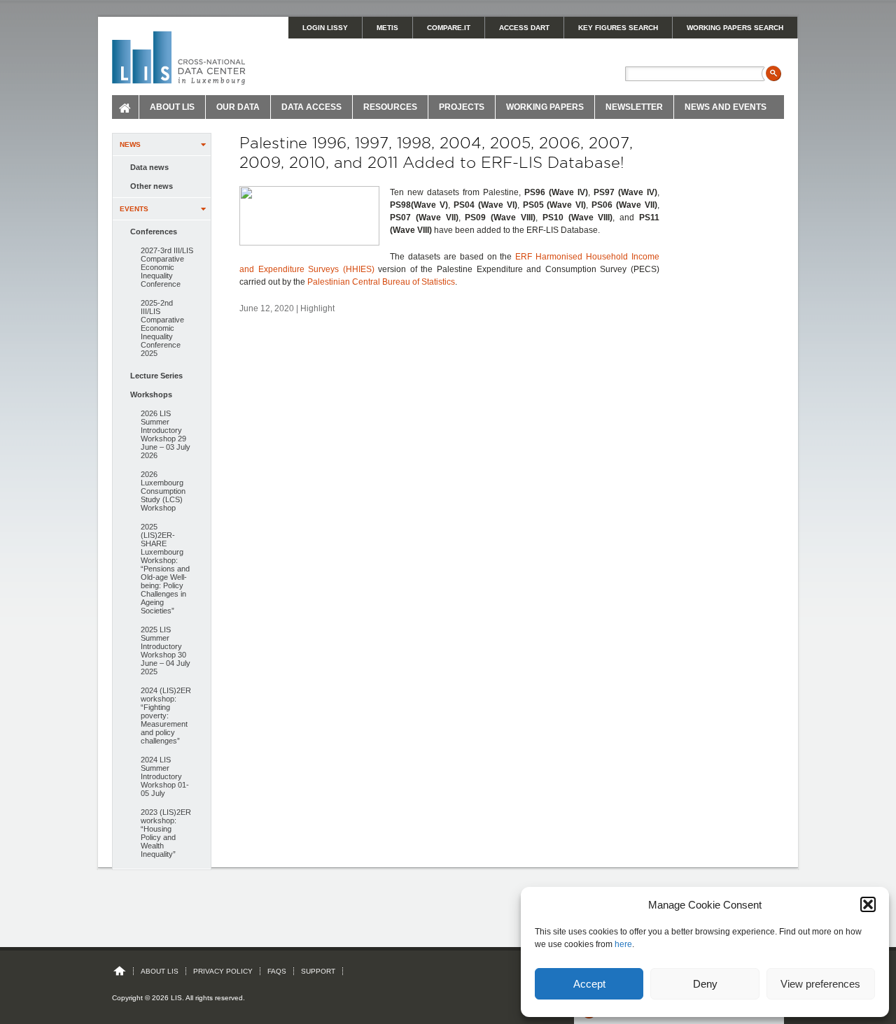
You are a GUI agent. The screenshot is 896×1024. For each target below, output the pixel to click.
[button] (868, 904)
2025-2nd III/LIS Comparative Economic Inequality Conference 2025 (162, 328)
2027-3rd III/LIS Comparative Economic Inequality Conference (167, 267)
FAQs (276, 971)
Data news (149, 167)
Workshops (151, 394)
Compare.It (448, 27)
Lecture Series (156, 375)
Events (134, 209)
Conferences (153, 231)
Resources (390, 107)
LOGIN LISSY (325, 27)
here (623, 944)
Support (318, 971)
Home (125, 107)
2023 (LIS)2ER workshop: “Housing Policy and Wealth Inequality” (166, 833)
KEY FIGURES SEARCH (618, 27)
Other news (151, 186)
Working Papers (545, 107)
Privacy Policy (223, 971)
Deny (705, 984)
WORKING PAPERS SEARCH (735, 27)
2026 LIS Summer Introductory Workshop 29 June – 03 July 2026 (165, 434)
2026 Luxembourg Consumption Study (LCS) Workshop (163, 491)
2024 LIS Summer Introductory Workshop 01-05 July (165, 776)
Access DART (524, 27)
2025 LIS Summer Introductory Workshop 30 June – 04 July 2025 (165, 650)
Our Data (238, 107)
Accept (589, 984)
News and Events (725, 107)
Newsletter (634, 107)
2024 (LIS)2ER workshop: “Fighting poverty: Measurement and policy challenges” (166, 715)
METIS (387, 27)
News (130, 144)
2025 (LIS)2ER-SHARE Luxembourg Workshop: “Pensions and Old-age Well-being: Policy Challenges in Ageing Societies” (165, 568)
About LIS (172, 107)
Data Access (311, 107)
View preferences (820, 984)
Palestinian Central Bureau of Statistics (381, 282)
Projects (461, 107)
